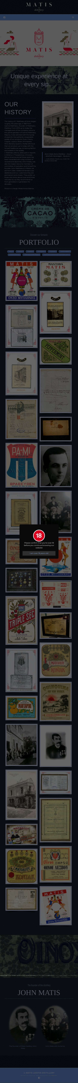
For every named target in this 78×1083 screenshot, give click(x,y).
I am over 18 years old (39, 553)
